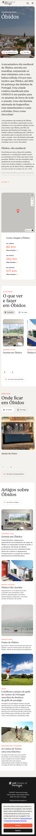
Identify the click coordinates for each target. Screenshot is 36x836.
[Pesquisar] (28, 3)
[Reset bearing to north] (32, 204)
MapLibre (28, 230)
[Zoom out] (32, 201)
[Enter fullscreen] (32, 195)
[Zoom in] (32, 199)
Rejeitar (18, 830)
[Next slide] (12, 372)
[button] (33, 3)
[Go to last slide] (4, 372)
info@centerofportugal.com (18, 800)
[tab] (9, 312)
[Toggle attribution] (32, 230)
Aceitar (18, 825)
